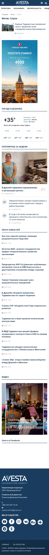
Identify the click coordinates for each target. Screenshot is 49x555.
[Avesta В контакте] (26, 521)
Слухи (19, 14)
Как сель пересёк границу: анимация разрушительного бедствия (19, 237)
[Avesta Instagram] (19, 521)
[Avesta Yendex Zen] (40, 522)
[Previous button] (3, 409)
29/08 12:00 (7, 313)
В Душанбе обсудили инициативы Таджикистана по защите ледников (18, 294)
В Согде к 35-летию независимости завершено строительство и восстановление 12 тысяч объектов (28, 217)
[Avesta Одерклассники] (11, 529)
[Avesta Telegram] (4, 529)
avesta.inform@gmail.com (11, 510)
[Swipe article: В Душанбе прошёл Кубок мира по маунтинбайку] (24, 409)
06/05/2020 (20, 33)
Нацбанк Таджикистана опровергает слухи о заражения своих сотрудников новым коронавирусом (30, 26)
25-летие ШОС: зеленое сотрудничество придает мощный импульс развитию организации (21, 252)
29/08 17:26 (7, 243)
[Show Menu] (3, 3)
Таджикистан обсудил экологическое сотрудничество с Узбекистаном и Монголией (23, 348)
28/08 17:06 (7, 274)
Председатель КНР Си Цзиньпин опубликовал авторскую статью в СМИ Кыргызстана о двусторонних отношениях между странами (24, 267)
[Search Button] (46, 3)
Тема (12, 14)
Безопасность (34, 8)
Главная (5, 14)
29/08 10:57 (7, 341)
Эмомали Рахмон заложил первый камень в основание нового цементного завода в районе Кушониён (28, 203)
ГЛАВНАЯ (5, 544)
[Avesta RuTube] (33, 522)
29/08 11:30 (7, 325)
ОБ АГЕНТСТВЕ (19, 544)
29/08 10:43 (7, 367)
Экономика (18, 8)
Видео (11, 419)
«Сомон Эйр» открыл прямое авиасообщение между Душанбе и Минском (24, 361)
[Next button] (45, 409)
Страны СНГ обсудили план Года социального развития (24, 307)
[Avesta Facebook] (11, 521)
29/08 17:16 (7, 259)
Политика (6, 8)
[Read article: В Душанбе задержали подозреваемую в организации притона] (24, 168)
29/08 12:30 (7, 300)
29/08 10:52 (7, 354)
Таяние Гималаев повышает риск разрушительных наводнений (18, 281)
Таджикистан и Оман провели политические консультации (23, 319)
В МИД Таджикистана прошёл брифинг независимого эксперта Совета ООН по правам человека (24, 334)
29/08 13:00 (7, 287)
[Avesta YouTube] (4, 521)
